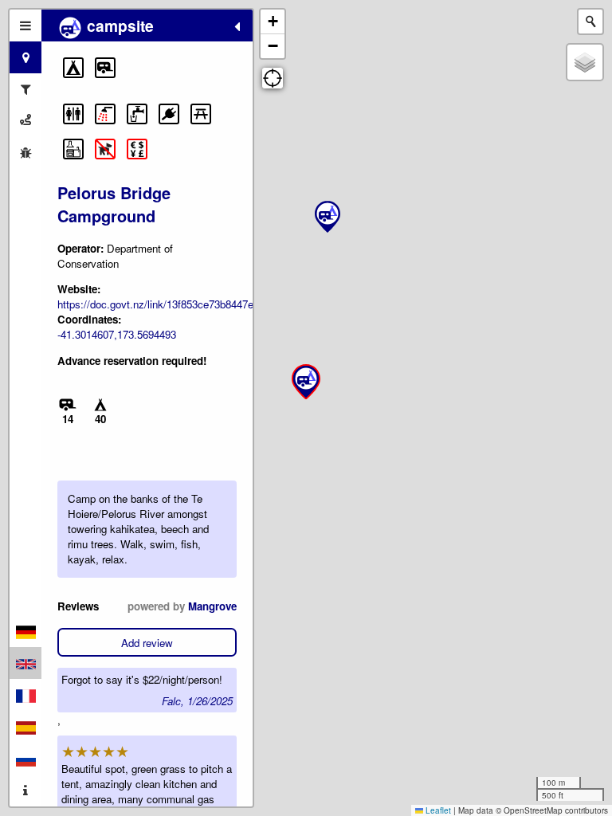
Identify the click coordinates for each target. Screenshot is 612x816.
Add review (147, 642)
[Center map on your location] (272, 78)
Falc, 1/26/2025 (197, 700)
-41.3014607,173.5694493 (116, 334)
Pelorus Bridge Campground (114, 204)
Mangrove (212, 606)
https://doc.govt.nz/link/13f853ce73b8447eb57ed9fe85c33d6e (198, 304)
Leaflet (437, 810)
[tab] (25, 25)
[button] (73, 68)
